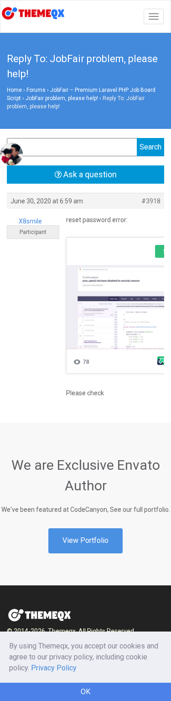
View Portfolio (85, 540)
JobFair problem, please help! (62, 98)
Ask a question (89, 174)
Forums (36, 90)
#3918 (151, 201)
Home (14, 90)
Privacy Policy (54, 668)
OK (85, 691)
